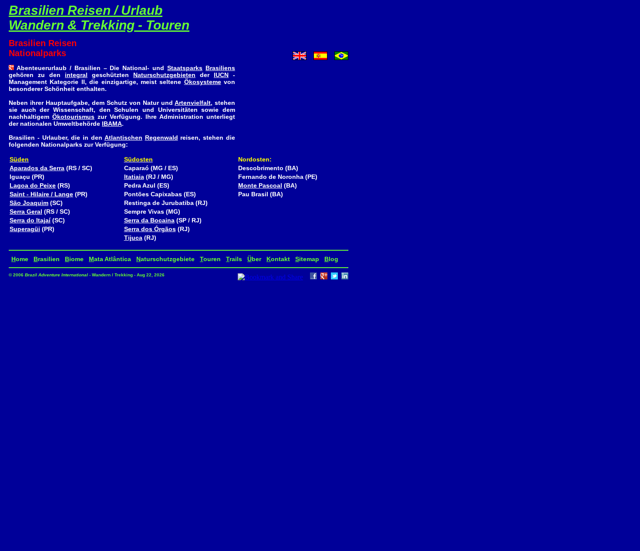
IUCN (221, 74)
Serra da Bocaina (149, 220)
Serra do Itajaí (30, 220)
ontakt (278, 258)
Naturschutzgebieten (164, 74)
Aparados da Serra (37, 168)
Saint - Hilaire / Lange (41, 194)
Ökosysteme (202, 81)
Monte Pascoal (260, 185)
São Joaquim (29, 202)
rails (234, 258)
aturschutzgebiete (165, 258)
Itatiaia (134, 176)
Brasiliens (220, 67)
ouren (210, 258)
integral (76, 74)
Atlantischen (123, 137)
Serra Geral (26, 211)
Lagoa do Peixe (33, 185)
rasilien (47, 258)
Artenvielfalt (193, 102)
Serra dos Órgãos (150, 228)
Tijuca (133, 237)
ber (254, 258)
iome (74, 258)
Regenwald (161, 137)
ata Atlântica (110, 258)
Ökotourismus (73, 116)
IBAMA (112, 123)
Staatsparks (184, 67)
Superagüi (25, 228)
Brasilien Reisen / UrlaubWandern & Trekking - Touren (99, 17)
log (331, 258)
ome (19, 258)
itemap (307, 258)
